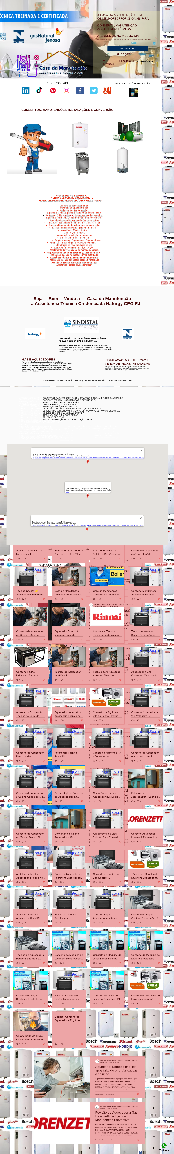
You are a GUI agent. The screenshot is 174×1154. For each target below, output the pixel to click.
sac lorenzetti (106, 142)
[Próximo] (156, 39)
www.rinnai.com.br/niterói (28, 314)
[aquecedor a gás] (79, 75)
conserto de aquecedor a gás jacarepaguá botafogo (133, 409)
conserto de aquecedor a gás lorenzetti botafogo (132, 415)
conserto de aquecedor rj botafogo (127, 404)
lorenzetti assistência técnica (112, 136)
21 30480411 (126, 61)
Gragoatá (144, 262)
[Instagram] (66, 90)
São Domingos (138, 266)
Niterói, (132, 261)
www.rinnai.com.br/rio (27, 313)
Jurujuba (134, 264)
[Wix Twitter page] (94, 90)
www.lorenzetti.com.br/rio (66, 315)
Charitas (133, 262)
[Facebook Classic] (140, 1152)
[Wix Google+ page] (107, 90)
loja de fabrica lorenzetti (110, 144)
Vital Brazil (151, 268)
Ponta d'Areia (140, 265)
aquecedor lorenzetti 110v (110, 174)
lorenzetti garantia (108, 148)
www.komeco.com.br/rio (104, 317)
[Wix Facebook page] (80, 90)
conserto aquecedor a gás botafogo (128, 413)
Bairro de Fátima (145, 259)
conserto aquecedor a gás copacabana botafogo (132, 406)
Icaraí (153, 262)
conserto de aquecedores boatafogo (128, 408)
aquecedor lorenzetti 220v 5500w (113, 180)
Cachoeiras (138, 261)
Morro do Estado (147, 264)
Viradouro (139, 268)
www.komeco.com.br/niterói (105, 318)
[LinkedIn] (25, 90)
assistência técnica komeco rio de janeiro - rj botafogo (134, 411)
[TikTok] (39, 90)
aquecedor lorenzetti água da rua (113, 176)
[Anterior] (3, 39)
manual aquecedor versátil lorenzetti (114, 178)
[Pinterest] (53, 90)
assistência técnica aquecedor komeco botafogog (133, 417)
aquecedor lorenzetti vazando (112, 134)
